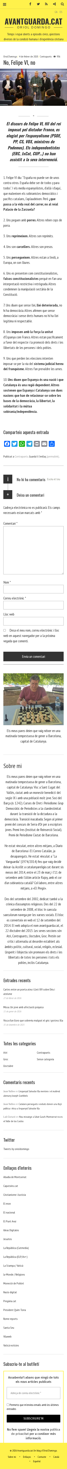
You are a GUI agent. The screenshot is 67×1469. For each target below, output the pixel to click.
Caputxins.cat (10, 1186)
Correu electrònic (14, 598)
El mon (7, 1203)
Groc (5, 1059)
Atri (5, 1052)
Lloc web (8, 614)
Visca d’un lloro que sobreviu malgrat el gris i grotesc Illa (33, 1020)
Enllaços (27, 1456)
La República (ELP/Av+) (15, 1257)
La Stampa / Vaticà (13, 1265)
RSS (45, 4)
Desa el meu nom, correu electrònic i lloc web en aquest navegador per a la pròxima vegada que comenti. (31, 635)
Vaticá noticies (11, 1345)
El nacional (9, 1212)
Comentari (10, 523)
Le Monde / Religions (14, 1274)
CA (56, 12)
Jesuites (7, 1239)
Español (36, 1461)
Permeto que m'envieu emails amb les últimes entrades (33, 1407)
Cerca (61, 4)
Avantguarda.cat (33, 21)
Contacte (42, 1456)
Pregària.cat (9, 1301)
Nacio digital (10, 1292)
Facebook (29, 4)
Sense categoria (45, 1059)
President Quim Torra (14, 1310)
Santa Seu (8, 1327)
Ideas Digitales (11, 1230)
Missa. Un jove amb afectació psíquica (23, 1007)
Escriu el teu (53, 479)
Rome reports (10, 1319)
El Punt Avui (9, 1221)
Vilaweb (7, 1336)
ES (61, 12)
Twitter (37, 4)
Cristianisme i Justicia (14, 1195)
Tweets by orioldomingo (16, 1149)
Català (56, 1456)
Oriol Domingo (10, 56)
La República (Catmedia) (16, 1248)
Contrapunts (46, 56)
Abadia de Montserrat (14, 1177)
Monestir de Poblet (13, 1283)
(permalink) (53, 456)
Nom (7, 582)
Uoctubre (8, 1066)
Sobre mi (12, 1456)
